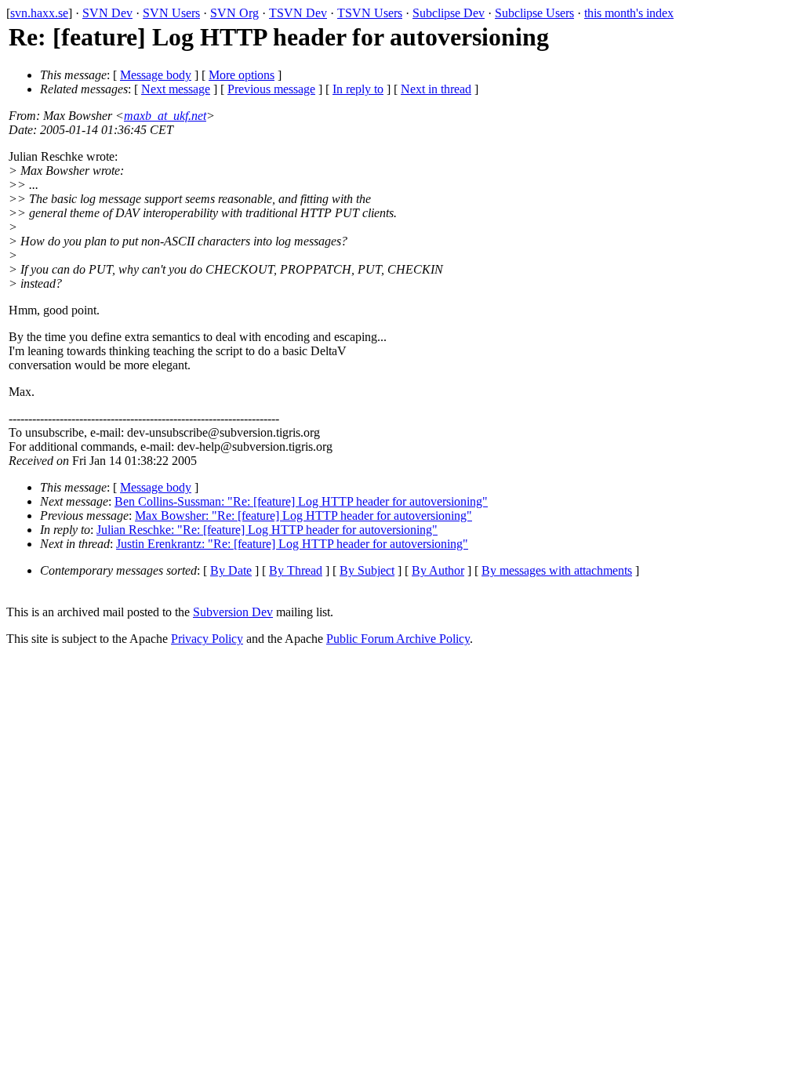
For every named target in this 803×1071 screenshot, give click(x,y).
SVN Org (234, 13)
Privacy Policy (207, 638)
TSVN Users (369, 13)
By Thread (295, 570)
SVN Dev (107, 13)
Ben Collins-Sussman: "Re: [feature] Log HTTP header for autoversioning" (301, 501)
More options (241, 75)
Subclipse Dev (448, 13)
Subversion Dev (233, 612)
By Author (438, 570)
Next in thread (436, 89)
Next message (175, 89)
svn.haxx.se (39, 13)
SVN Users (171, 13)
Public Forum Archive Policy (398, 638)
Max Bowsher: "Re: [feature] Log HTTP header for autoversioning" (303, 515)
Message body (155, 75)
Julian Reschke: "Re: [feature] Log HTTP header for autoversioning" (267, 529)
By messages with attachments (556, 570)
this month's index (629, 13)
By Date (231, 570)
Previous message (271, 89)
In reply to (357, 89)
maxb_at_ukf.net (165, 115)
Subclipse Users (534, 13)
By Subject (367, 570)
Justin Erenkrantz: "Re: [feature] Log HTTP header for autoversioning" (292, 543)
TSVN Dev (298, 13)
